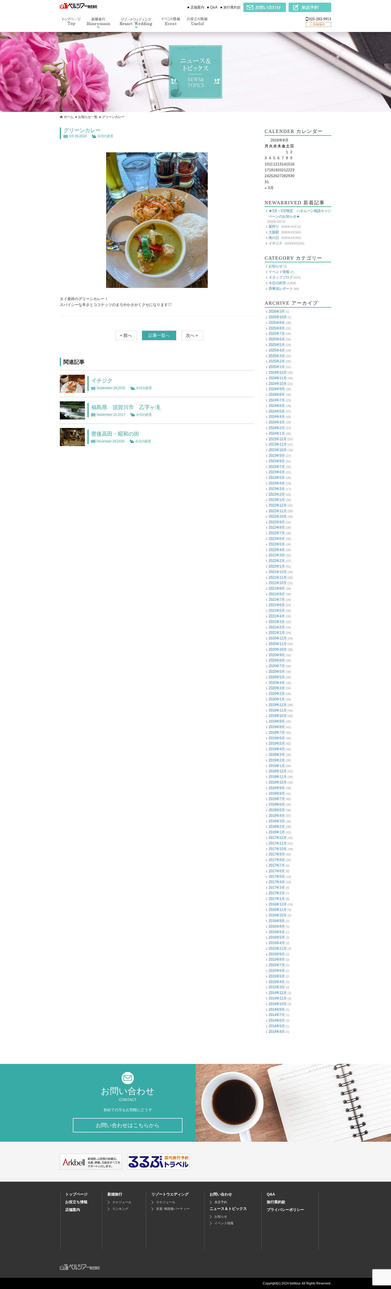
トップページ (76, 1194)
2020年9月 (277, 655)
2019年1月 (277, 766)
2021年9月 (277, 588)
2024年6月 (277, 406)
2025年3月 (277, 356)
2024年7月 (277, 400)
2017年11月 (278, 843)
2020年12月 (278, 638)
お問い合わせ (221, 1194)
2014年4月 (277, 1032)
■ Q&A (212, 7)
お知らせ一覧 (87, 117)
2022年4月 (277, 550)
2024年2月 (277, 428)
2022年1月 (277, 566)
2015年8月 (277, 959)
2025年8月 (277, 328)
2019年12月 (278, 705)
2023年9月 (277, 456)
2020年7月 (277, 666)
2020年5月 (277, 677)
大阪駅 (274, 232)
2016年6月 (277, 932)
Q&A (271, 1194)
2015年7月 (277, 965)
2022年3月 (277, 555)
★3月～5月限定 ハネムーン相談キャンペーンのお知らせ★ (300, 213)
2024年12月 (278, 372)
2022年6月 (277, 539)
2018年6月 (277, 804)
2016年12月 (278, 904)
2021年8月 (277, 594)
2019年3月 (277, 755)
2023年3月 (277, 489)
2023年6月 (277, 472)
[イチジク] (72, 389)
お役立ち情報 (76, 1202)
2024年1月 (277, 433)
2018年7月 (277, 799)
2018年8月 (277, 794)
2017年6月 (277, 871)
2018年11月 (278, 777)
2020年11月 (278, 644)
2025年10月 (278, 317)
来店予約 (220, 1202)
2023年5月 (277, 478)
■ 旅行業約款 (230, 7)
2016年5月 (277, 937)
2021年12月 (278, 572)
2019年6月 (277, 738)
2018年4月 (277, 816)
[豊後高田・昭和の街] (72, 443)
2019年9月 (277, 721)
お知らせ (275, 266)
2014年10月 (278, 1004)
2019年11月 (278, 710)
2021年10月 (278, 583)
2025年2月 (277, 361)
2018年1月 (277, 832)
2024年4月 (277, 417)
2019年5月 (277, 743)
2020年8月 (277, 660)
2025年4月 (277, 350)
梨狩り (274, 227)
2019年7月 (277, 733)
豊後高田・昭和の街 (115, 434)
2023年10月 (278, 450)
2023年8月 (277, 461)
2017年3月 (277, 888)
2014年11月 (278, 998)
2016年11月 (278, 910)
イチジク (102, 381)
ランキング (120, 1209)
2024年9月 (277, 389)
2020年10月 (278, 649)
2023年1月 (277, 500)
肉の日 (274, 238)
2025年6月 (277, 339)
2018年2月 (277, 827)
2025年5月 (277, 345)
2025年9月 (277, 323)
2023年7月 (277, 467)
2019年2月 (277, 760)
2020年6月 (277, 672)
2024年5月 (277, 411)
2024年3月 (277, 422)
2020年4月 (277, 683)
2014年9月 (277, 1009)
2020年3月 (277, 688)
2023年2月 (277, 494)
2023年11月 (278, 444)
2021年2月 (277, 627)
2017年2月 (277, 893)
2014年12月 (278, 993)
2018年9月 (277, 788)
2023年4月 (277, 483)
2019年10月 (278, 716)
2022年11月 (278, 511)
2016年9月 (277, 921)
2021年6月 (277, 605)
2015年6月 (277, 971)
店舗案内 (72, 1210)
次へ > (192, 335)
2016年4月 (277, 943)
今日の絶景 (105, 136)
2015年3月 (277, 987)
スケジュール (121, 1202)
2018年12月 (278, 771)
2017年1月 (277, 899)
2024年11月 (278, 378)
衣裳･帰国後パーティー (173, 1209)
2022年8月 (277, 527)
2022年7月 (277, 533)
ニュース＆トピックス (228, 1208)
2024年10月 (278, 384)
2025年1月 (277, 367)
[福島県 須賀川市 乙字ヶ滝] (72, 416)
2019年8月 (277, 727)
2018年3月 (277, 821)
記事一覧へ (159, 335)
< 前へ (126, 335)
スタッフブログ (281, 277)
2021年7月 (277, 600)
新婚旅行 (114, 1194)
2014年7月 (277, 1015)
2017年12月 (278, 838)
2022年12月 (278, 505)
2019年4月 (277, 749)
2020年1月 (277, 699)
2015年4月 (277, 982)
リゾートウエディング (170, 1194)
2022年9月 (277, 522)
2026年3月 (277, 311)
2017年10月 (278, 849)
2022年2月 (277, 561)
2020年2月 (277, 694)
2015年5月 (277, 976)
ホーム (68, 117)
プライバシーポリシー (285, 1210)
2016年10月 (278, 915)
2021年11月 (278, 578)
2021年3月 (277, 622)
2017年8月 (277, 860)
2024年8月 (277, 395)
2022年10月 (278, 517)
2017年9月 (277, 854)
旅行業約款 (276, 1202)
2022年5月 (277, 544)
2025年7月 (277, 334)
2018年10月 (278, 782)
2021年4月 (277, 616)
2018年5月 (277, 810)
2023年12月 (278, 439)
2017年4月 (277, 882)
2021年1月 (277, 633)
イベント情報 (279, 272)
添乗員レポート (281, 289)
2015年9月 (277, 954)
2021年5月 (277, 611)
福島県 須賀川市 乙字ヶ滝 (125, 407)
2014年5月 (277, 1026)
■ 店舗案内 (195, 7)
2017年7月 (277, 865)
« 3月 (269, 188)
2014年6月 (277, 1020)
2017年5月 (277, 877)
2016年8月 (277, 926)
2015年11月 (278, 949)
